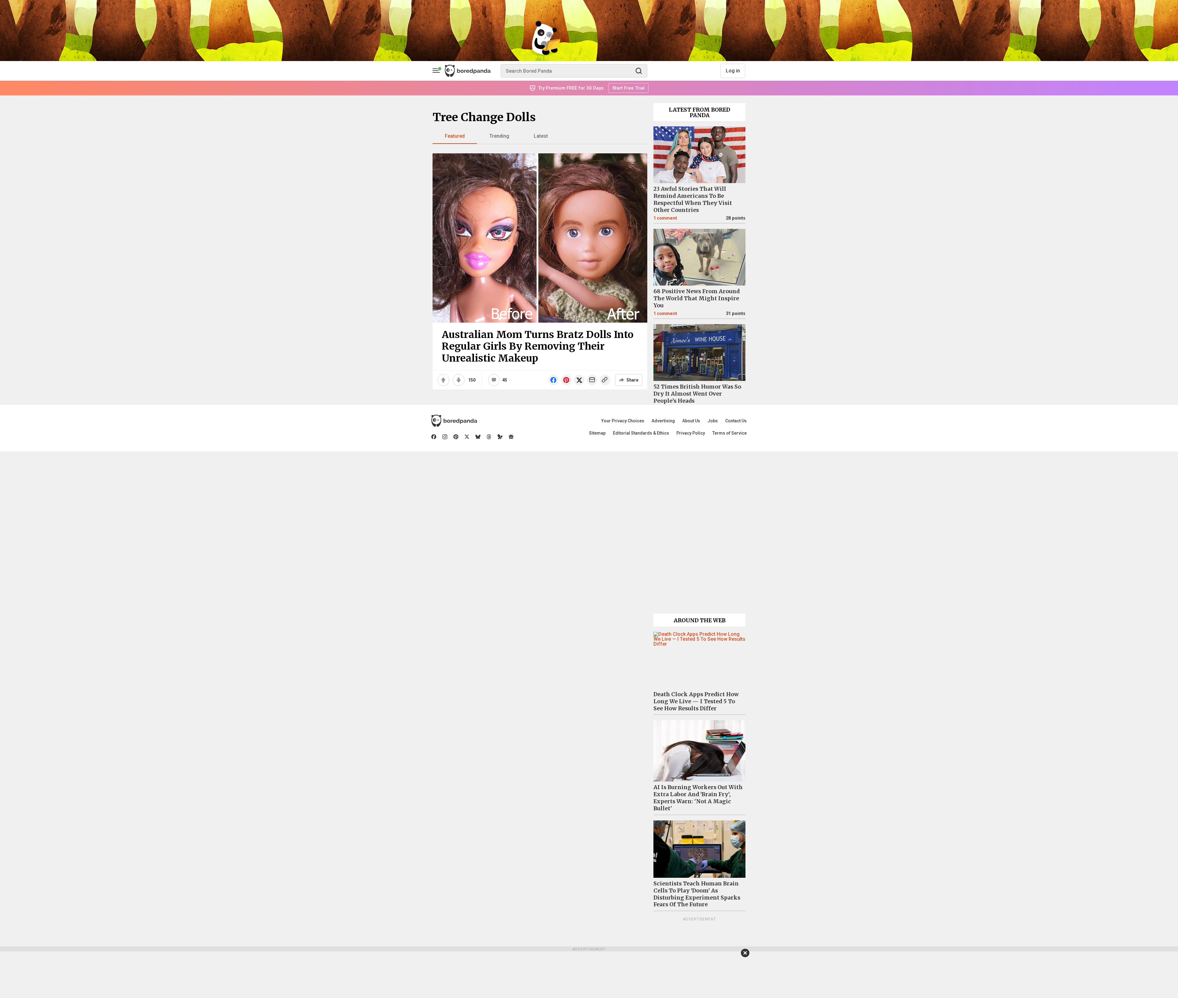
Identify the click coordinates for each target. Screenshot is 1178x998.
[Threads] (489, 436)
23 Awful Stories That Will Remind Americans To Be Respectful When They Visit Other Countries (692, 199)
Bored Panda (454, 421)
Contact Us (736, 420)
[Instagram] (444, 436)
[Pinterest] (455, 436)
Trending (499, 136)
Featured (455, 136)
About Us (691, 420)
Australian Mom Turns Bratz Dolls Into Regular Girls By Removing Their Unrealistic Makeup (537, 346)
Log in (733, 71)
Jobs (712, 420)
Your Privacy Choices (622, 420)
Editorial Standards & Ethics (641, 433)
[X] (466, 436)
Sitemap (597, 433)
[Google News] (511, 436)
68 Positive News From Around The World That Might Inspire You (696, 298)
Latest (541, 136)
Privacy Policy (690, 433)
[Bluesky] (477, 436)
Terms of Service (729, 433)
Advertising (663, 420)
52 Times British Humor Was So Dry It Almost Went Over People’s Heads (697, 393)
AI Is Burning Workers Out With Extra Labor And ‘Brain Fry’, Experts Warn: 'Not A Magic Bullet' (698, 798)
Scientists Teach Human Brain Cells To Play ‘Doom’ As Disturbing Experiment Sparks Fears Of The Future (696, 894)
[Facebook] (433, 436)
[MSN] (500, 436)
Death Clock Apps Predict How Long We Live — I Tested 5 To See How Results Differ (696, 701)
